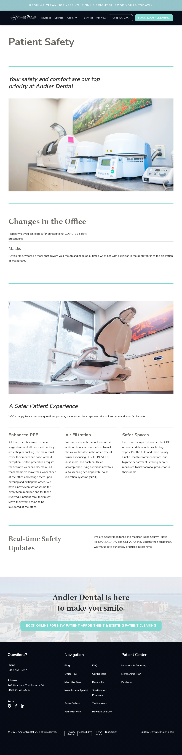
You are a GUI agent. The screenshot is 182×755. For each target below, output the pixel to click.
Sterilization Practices (99, 693)
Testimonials (99, 703)
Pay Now (101, 17)
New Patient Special (76, 690)
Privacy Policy (71, 733)
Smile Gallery (72, 703)
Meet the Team (73, 682)
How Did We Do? (102, 711)
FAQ (94, 665)
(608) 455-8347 (17, 670)
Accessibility (84, 732)
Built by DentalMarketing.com (157, 732)
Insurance (46, 17)
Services (88, 17)
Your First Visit (73, 711)
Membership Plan (131, 674)
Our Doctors (99, 674)
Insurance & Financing (133, 665)
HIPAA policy (98, 733)
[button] (72, 17)
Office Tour (71, 674)
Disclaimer (111, 732)
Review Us (98, 682)
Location (59, 17)
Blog (67, 665)
